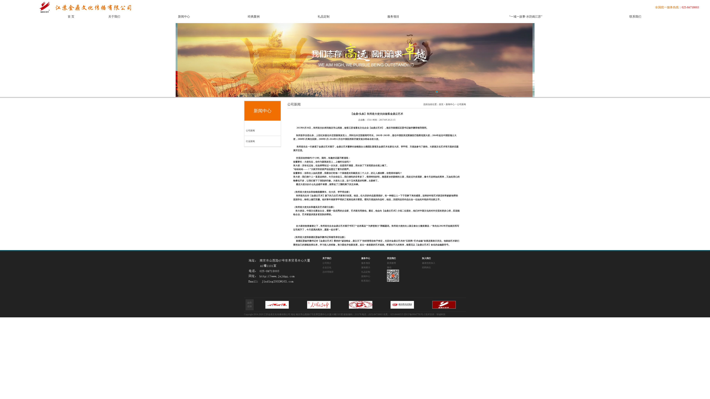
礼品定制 (323, 16)
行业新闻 (250, 141)
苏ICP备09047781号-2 (414, 314)
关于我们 (114, 16)
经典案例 (254, 16)
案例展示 (365, 267)
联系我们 (635, 16)
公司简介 (326, 263)
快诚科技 (441, 314)
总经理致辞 (328, 272)
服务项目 (393, 16)
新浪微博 (391, 263)
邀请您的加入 (428, 263)
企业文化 (326, 267)
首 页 (71, 16)
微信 (389, 267)
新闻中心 (184, 16)
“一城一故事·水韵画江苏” (525, 16)
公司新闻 (250, 130)
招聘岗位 (426, 267)
